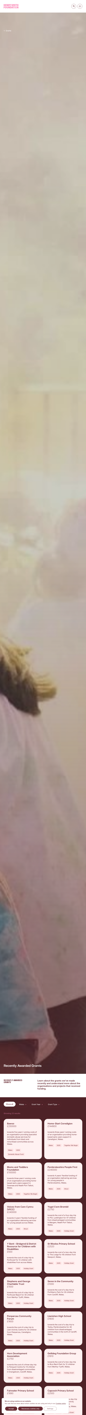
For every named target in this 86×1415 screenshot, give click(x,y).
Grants (8, 31)
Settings (50, 1409)
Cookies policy (61, 1403)
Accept (11, 1409)
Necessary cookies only (30, 1409)
